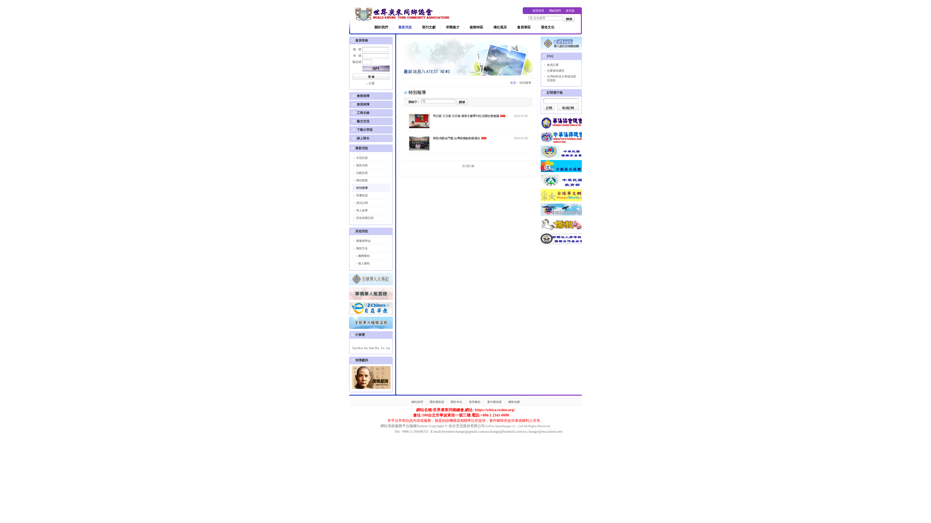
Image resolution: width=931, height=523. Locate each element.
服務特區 (476, 27)
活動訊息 (362, 173)
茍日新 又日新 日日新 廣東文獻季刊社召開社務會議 (466, 116)
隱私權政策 (437, 402)
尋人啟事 (362, 210)
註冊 (372, 83)
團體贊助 (364, 256)
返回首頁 (538, 10)
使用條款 (475, 402)
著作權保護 (494, 402)
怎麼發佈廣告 (555, 70)
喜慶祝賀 (362, 195)
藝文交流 (363, 121)
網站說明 (417, 402)
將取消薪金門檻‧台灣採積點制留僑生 (456, 138)
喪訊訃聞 (362, 203)
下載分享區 (365, 129)
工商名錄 (363, 113)
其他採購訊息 (365, 218)
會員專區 (524, 27)
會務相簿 (363, 96)
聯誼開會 (362, 180)
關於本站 (456, 402)
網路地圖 (514, 402)
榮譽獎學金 (363, 241)
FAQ (550, 56)
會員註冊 (553, 65)
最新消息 (405, 27)
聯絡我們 (555, 10)
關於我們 (381, 27)
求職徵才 (452, 27)
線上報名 (363, 138)
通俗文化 (547, 27)
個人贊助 (364, 263)
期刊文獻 (429, 27)
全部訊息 (362, 158)
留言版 (570, 10)
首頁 (513, 83)
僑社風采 (500, 27)
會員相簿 (363, 104)
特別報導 (362, 188)
